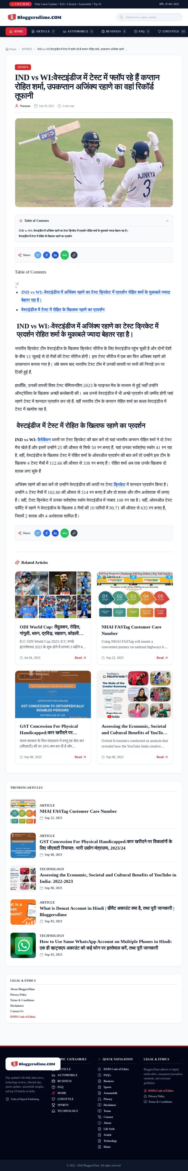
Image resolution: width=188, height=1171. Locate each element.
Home (18, 31)
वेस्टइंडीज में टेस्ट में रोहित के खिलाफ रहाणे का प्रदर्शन (45, 236)
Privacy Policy (18, 994)
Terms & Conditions (22, 1000)
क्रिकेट (119, 484)
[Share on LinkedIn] (55, 255)
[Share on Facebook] (46, 255)
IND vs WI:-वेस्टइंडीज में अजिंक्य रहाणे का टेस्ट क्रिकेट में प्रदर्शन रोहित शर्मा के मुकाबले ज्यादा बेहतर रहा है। (73, 230)
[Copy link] (74, 255)
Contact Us (17, 1011)
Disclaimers (17, 1005)
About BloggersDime (22, 989)
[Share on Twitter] (37, 255)
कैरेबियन (44, 439)
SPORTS (27, 49)
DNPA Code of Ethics (23, 1016)
